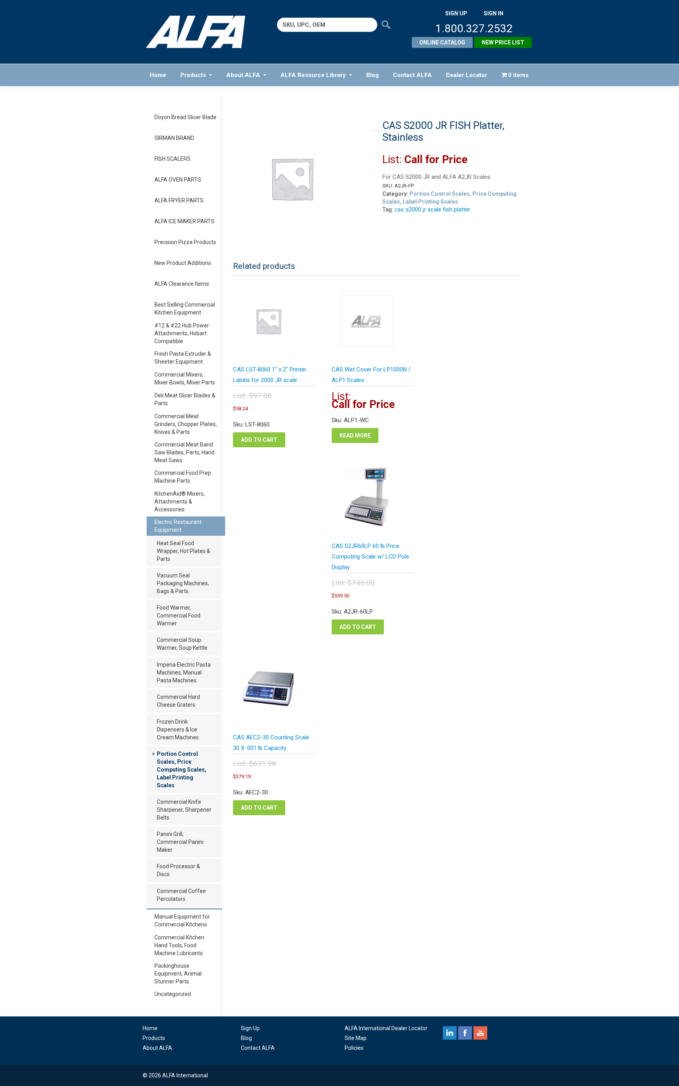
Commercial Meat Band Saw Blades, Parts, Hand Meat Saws (184, 452)
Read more (355, 435)
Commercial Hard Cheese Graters (178, 701)
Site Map (356, 1038)
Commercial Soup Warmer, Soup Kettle (182, 644)
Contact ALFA (412, 75)
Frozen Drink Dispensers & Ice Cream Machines (178, 729)
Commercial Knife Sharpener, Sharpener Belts (184, 810)
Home (158, 75)
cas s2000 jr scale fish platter (432, 209)
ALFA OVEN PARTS (177, 179)
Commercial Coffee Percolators (181, 895)
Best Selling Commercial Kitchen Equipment (184, 308)
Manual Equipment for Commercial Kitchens (182, 920)
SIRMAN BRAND (174, 138)
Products (193, 75)
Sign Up (250, 1028)
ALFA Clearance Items (181, 284)
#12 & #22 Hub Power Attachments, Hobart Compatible (181, 333)
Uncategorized (172, 994)
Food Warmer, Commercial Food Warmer (178, 616)
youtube (480, 1033)
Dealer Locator (466, 75)
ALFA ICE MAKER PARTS (184, 221)
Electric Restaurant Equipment (178, 526)
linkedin (450, 1033)
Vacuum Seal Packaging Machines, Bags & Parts (183, 583)
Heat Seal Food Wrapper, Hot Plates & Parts (183, 551)
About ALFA (243, 75)
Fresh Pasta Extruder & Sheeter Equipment (182, 358)
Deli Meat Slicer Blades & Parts (184, 399)
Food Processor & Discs (178, 870)
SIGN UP (456, 13)
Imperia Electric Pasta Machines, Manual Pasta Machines (184, 673)
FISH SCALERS (172, 159)
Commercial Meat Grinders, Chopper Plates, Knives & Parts (185, 424)
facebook (465, 1033)
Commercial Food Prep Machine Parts (182, 477)
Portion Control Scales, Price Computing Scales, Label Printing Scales (181, 769)
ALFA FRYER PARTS (179, 200)
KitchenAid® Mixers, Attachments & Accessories (179, 502)
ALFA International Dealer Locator (386, 1028)
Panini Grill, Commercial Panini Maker (180, 842)
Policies (354, 1048)
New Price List (503, 42)
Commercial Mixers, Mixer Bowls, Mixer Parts (184, 378)
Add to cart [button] (259, 440)
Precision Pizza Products (185, 242)
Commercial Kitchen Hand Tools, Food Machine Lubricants (179, 945)
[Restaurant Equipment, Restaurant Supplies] (201, 32)
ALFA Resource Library (313, 75)
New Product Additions (182, 263)
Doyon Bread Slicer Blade (185, 117)
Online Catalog (442, 42)
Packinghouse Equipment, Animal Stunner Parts (178, 974)
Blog (372, 75)
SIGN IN (493, 13)
